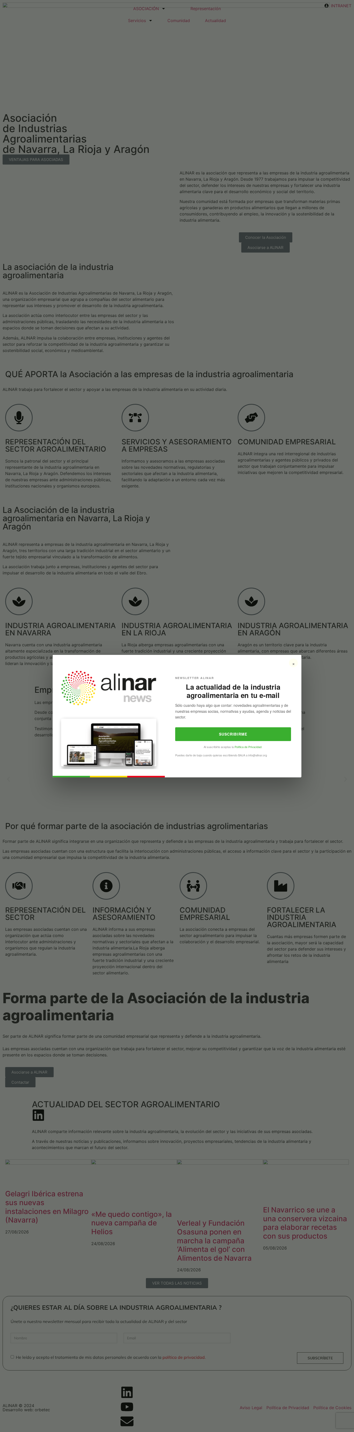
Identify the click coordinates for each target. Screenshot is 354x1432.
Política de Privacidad (248, 746)
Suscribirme (233, 733)
